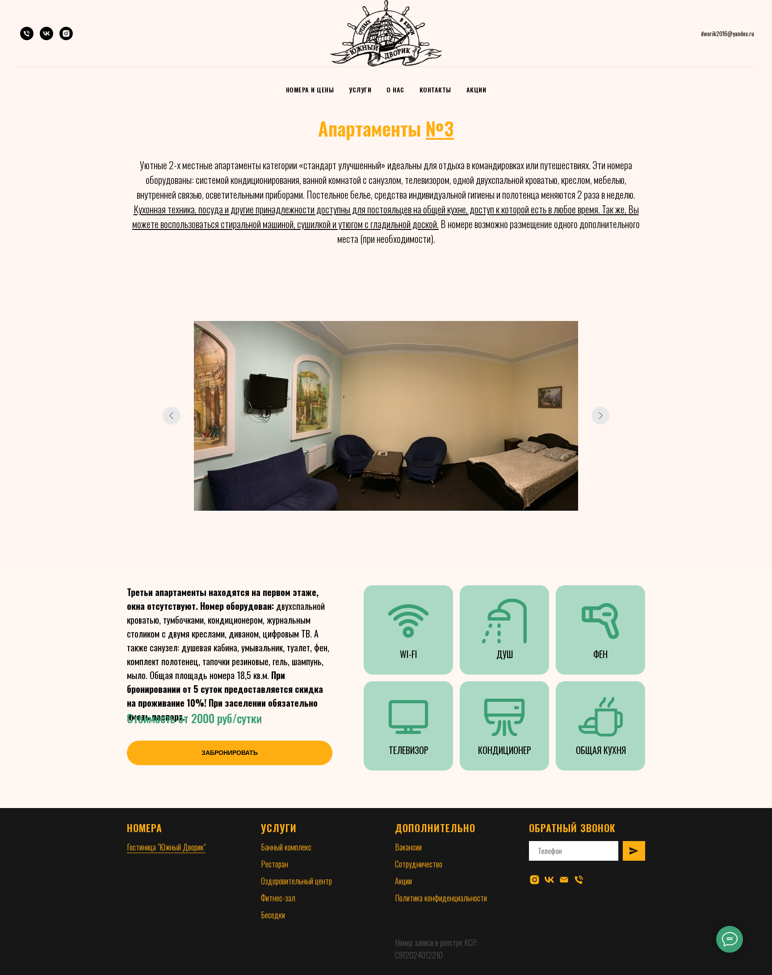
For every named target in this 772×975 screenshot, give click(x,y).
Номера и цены (310, 89)
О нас (395, 89)
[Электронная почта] (564, 879)
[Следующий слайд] (600, 416)
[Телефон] (27, 33)
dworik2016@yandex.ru (727, 33)
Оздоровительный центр (296, 881)
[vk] (549, 879)
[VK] (46, 33)
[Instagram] (66, 33)
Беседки (273, 915)
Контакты (435, 89)
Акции (476, 89)
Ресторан (274, 864)
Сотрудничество (418, 864)
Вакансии (408, 847)
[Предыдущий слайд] (171, 416)
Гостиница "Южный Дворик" (166, 847)
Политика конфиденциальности (441, 898)
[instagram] (534, 879)
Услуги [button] (360, 89)
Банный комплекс (286, 847)
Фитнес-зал (278, 898)
